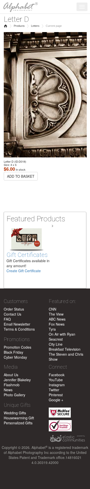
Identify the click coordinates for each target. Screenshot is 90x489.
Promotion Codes (17, 347)
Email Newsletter (17, 324)
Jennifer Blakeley (17, 379)
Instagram (57, 384)
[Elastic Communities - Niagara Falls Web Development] (67, 438)
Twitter (54, 389)
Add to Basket (20, 176)
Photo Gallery (14, 394)
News (8, 389)
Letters (35, 25)
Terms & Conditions (19, 329)
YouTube (56, 379)
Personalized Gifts (18, 422)
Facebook (56, 374)
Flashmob (12, 384)
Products (19, 25)
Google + (56, 399)
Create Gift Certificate (23, 270)
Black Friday (13, 352)
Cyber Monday (15, 357)
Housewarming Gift (19, 417)
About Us (11, 374)
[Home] (19, 6)
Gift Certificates (27, 254)
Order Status (14, 309)
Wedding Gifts (15, 412)
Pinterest (56, 394)
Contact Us (12, 314)
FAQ (7, 319)
